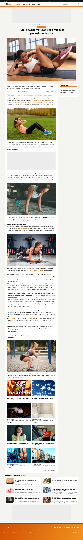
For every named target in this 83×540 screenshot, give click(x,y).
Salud (36, 1)
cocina (16, 529)
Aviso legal (6, 532)
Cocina (22, 1)
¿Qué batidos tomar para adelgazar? (68, 90)
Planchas (10, 309)
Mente (38, 4)
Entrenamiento (17, 4)
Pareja (29, 1)
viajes (45, 529)
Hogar (44, 1)
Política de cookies (24, 532)
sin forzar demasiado (23, 228)
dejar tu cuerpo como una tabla (29, 310)
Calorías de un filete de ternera (67, 87)
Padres (25, 1)
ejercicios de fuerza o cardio (19, 146)
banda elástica (40, 329)
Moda (15, 1)
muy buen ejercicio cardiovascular (34, 270)
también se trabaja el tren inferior (32, 285)
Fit (46, 1)
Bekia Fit (38, 24)
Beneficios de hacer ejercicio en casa (24, 489)
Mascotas (32, 1)
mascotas (28, 529)
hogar (40, 529)
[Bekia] (6, 1)
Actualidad (11, 1)
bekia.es (6, 529)
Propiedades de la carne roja (66, 94)
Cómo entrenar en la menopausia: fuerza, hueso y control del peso (27, 499)
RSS (30, 532)
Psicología (40, 1)
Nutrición (28, 4)
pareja (24, 529)
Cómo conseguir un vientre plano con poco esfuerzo (25, 481)
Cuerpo (33, 4)
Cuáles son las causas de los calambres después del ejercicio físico (64, 499)
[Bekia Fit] (8, 4)
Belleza (18, 1)
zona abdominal (32, 318)
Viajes (49, 1)
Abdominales (11, 318)
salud (32, 529)
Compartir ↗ (52, 91)
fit (43, 529)
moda (10, 529)
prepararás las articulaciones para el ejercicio (42, 181)
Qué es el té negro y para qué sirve (67, 92)
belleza (13, 529)
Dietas (23, 4)
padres (20, 529)
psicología (36, 529)
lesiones (44, 173)
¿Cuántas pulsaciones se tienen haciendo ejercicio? (64, 480)
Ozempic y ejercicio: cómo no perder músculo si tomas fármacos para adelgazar (63, 490)
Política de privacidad (14, 532)
